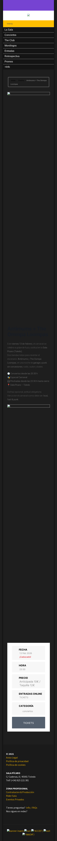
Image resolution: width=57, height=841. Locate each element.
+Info (7, 67)
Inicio (13, 80)
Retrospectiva (12, 56)
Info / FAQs (31, 807)
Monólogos (11, 45)
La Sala (9, 29)
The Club (10, 40)
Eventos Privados (15, 799)
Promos (9, 61)
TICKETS (23, 697)
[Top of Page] (44, 834)
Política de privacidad (17, 761)
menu (10, 23)
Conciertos (10, 35)
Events (21, 80)
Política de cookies (16, 764)
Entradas (9, 51)
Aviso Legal (12, 757)
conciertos (27, 711)
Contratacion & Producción (20, 792)
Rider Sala (11, 795)
